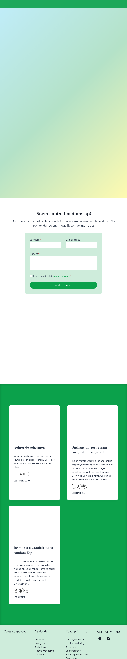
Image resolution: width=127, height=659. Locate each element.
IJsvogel (39, 639)
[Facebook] (100, 639)
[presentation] (34, 422)
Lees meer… (22, 481)
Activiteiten (41, 647)
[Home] (24, 6)
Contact (39, 654)
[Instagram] (108, 639)
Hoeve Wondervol (44, 651)
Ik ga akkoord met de (52, 276)
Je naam (35, 240)
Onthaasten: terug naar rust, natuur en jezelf (89, 450)
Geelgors (40, 643)
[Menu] (115, 3)
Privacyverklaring (75, 639)
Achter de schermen (29, 447)
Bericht (34, 254)
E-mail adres (73, 240)
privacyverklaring (61, 276)
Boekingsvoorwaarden (78, 654)
